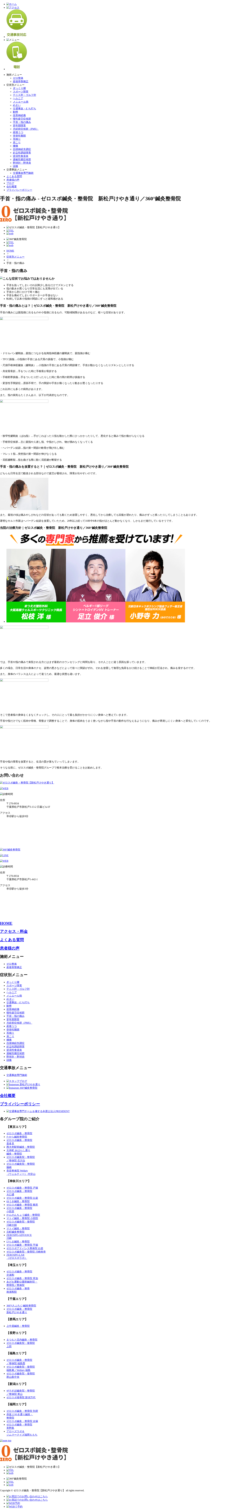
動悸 (15, 112)
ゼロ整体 (18, 78)
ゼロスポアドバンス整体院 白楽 (24, 1248)
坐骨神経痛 (19, 115)
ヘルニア (18, 98)
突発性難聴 (19, 135)
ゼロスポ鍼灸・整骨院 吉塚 (22, 1421)
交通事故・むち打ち (24, 108)
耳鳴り (17, 139)
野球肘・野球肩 (22, 162)
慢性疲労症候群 (22, 118)
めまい (17, 105)
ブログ (10, 183)
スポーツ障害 (20, 91)
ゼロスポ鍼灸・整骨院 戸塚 (22, 1187)
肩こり (17, 142)
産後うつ (18, 132)
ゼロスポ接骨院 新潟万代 (20, 1397)
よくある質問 (14, 176)
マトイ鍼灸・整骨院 (18, 1228)
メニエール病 (20, 101)
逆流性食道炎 (20, 156)
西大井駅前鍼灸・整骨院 (20, 1147)
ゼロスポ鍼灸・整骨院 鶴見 (22, 1204)
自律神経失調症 (22, 149)
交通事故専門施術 (23, 173)
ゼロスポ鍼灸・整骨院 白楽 (22, 1198)
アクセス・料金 (14, 931)
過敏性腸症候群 (22, 159)
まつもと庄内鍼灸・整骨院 (21, 1339)
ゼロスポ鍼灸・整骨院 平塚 (22, 1245)
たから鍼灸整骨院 (16, 1136)
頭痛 (15, 166)
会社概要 (11, 186)
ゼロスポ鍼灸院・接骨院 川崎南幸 (26, 1251)
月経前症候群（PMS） (26, 129)
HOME (10, 250)
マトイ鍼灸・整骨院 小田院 (22, 1218)
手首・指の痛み (22, 122)
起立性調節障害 (22, 152)
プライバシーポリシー (19, 190)
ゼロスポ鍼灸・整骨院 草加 (22, 1278)
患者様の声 (12, 179)
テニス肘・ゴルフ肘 (24, 95)
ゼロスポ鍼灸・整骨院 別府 (22, 1411)
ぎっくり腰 (19, 88)
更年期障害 (19, 125)
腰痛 (15, 145)
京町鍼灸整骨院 (15, 1231)
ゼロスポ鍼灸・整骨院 (19, 1133)
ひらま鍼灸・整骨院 (18, 1241)
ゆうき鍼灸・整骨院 (18, 1201)
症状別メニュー (15, 256)
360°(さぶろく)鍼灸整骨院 (21, 1305)
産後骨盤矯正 (20, 81)
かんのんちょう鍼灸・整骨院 (23, 1215)
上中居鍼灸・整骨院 (18, 1326)
